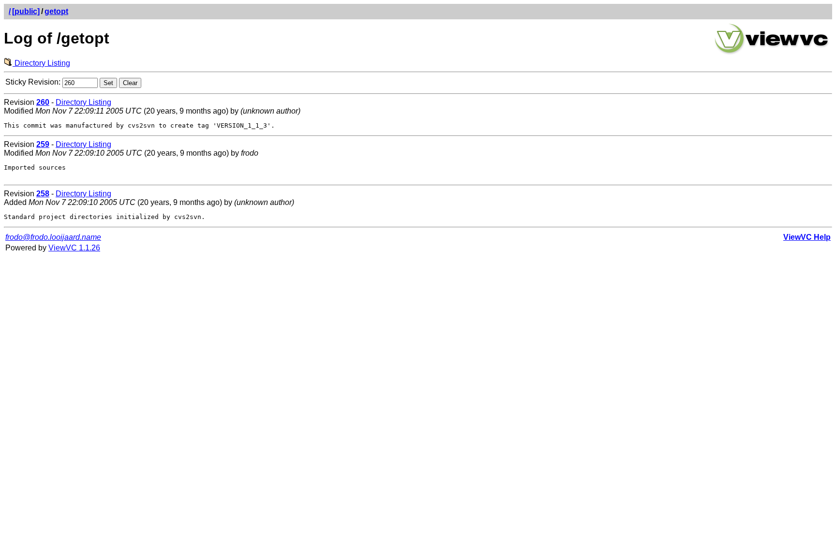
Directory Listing (41, 63)
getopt (56, 11)
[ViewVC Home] (772, 53)
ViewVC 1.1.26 (74, 248)
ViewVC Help (807, 237)
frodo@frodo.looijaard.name (53, 237)
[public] (26, 11)
